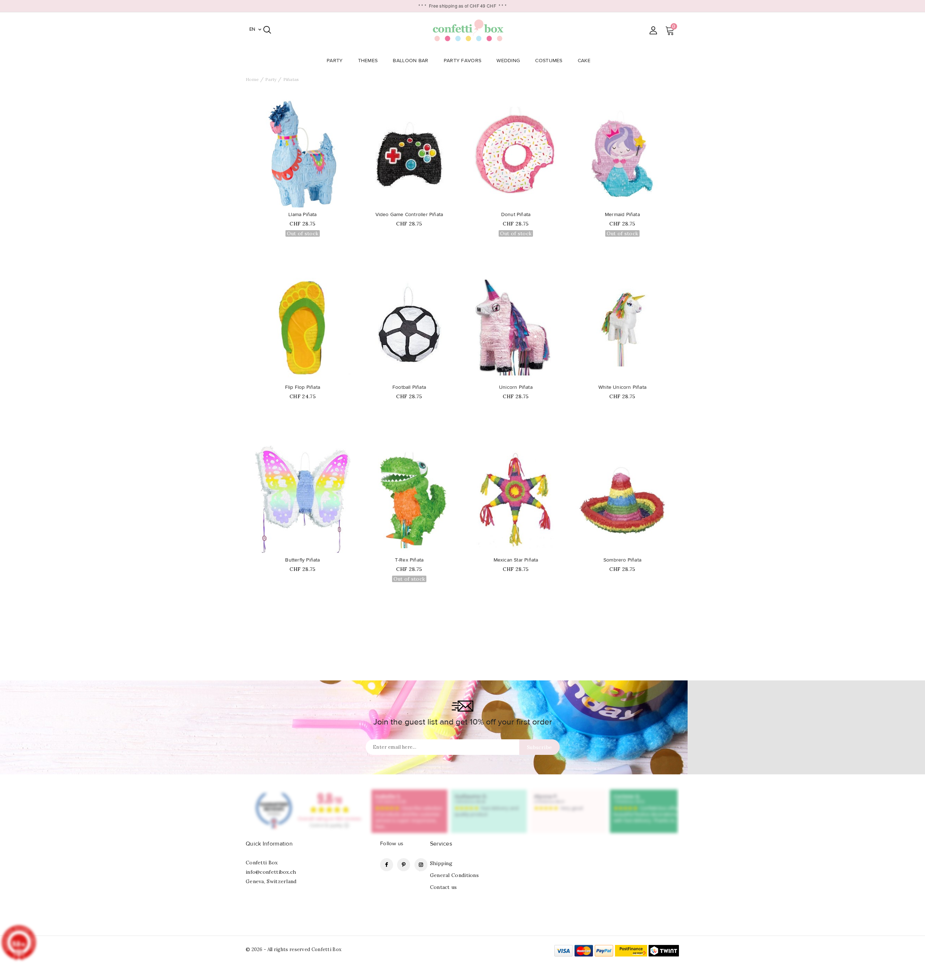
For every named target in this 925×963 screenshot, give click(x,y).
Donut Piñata (515, 214)
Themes (368, 60)
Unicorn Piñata (516, 387)
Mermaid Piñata (622, 214)
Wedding (508, 60)
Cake (584, 60)
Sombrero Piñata (622, 560)
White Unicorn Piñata (622, 387)
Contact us (443, 887)
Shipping (441, 863)
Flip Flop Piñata (302, 387)
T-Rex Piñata (409, 560)
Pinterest (403, 864)
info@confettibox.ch (271, 872)
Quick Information (269, 843)
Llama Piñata (302, 214)
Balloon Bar (410, 60)
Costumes (548, 60)
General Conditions (454, 875)
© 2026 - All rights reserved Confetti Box (293, 949)
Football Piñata (409, 387)
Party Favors (463, 60)
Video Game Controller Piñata (409, 214)
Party (335, 60)
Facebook (386, 864)
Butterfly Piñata (302, 560)
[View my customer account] (653, 30)
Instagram (420, 864)
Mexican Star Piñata (516, 560)
